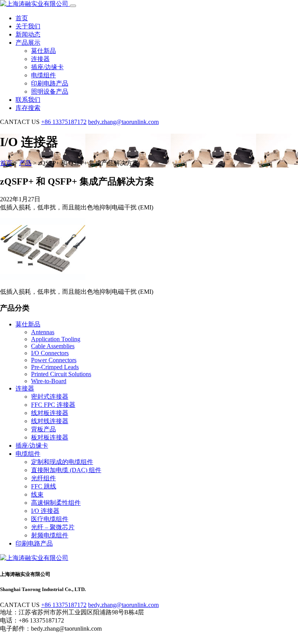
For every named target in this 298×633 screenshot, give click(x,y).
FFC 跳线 (43, 486)
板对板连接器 (49, 437)
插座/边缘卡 (47, 67)
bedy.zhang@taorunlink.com (123, 122)
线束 (37, 494)
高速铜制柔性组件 (56, 502)
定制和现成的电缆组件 (62, 462)
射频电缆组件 (49, 535)
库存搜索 (28, 108)
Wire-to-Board (48, 381)
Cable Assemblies (52, 346)
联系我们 (28, 99)
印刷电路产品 (49, 83)
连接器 (40, 59)
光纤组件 (43, 478)
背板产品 (43, 429)
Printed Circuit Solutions (61, 374)
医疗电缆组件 (49, 519)
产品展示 (28, 42)
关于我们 (28, 26)
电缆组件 (43, 75)
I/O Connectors (50, 353)
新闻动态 (28, 34)
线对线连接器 (49, 421)
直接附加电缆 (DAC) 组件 (66, 470)
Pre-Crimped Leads (55, 367)
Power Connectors (53, 360)
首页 (22, 18)
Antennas (42, 332)
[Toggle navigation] (73, 6)
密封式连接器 (49, 396)
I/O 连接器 (45, 510)
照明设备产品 (49, 91)
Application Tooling (55, 339)
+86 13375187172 (64, 122)
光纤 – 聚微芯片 (52, 527)
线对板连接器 (49, 413)
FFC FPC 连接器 (53, 404)
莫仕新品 (43, 50)
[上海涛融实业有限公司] (35, 3)
